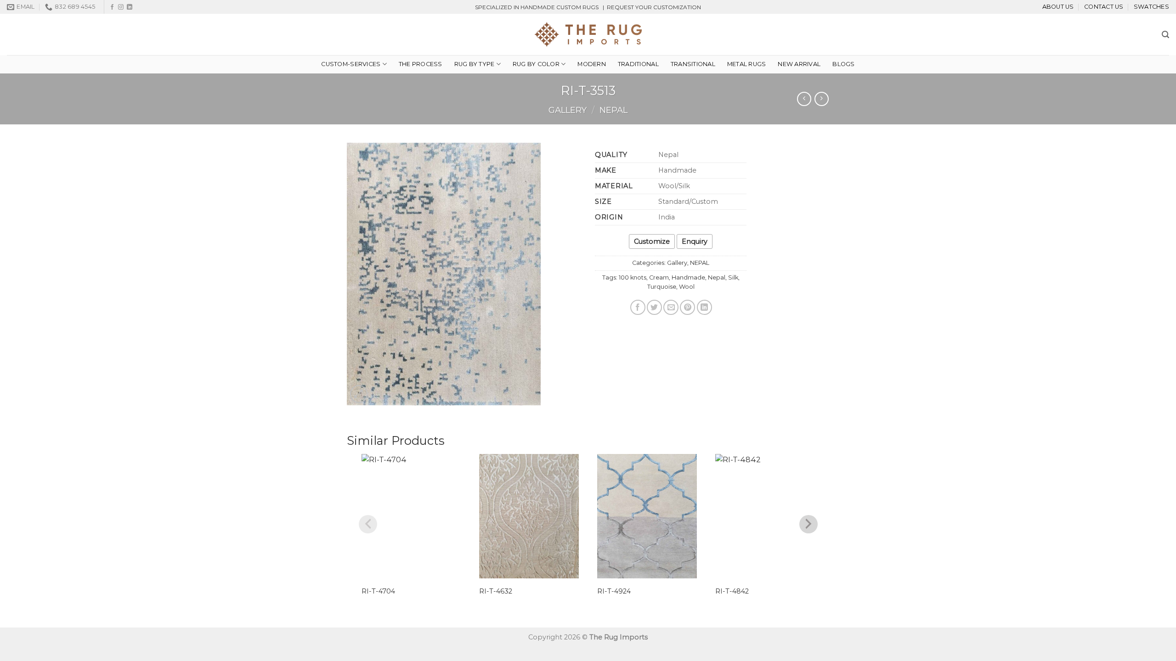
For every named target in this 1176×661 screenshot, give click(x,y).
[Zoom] (359, 394)
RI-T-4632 (495, 591)
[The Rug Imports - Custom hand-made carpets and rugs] (588, 34)
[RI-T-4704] (411, 516)
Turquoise (661, 286)
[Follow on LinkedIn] (129, 7)
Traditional (638, 64)
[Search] (1165, 35)
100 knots (632, 277)
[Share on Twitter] (654, 307)
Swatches (1151, 6)
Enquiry (694, 241)
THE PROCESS (420, 64)
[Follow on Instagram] (121, 7)
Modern (591, 64)
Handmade (688, 277)
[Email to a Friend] (670, 307)
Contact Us (1104, 6)
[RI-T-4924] (647, 516)
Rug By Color (536, 64)
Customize (652, 241)
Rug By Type (474, 64)
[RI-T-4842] (765, 516)
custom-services (350, 64)
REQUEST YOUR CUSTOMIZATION (654, 7)
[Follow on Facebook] (112, 7)
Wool (687, 286)
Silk (733, 277)
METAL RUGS (746, 64)
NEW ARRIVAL (799, 64)
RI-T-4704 (378, 591)
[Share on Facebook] (637, 307)
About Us (1058, 6)
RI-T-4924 (614, 591)
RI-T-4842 (732, 591)
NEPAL (613, 110)
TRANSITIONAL (693, 64)
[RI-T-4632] (529, 516)
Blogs (843, 64)
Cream (659, 277)
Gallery (567, 110)
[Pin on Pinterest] (687, 307)
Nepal (716, 277)
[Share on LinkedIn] (704, 307)
